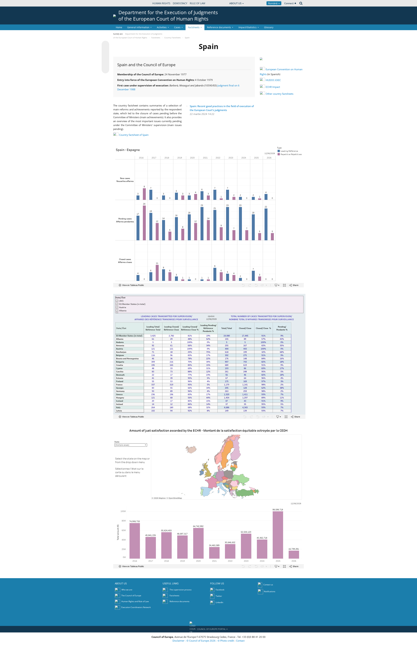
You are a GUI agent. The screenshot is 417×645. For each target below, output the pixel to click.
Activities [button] (162, 27)
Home (119, 27)
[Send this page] (105, 69)
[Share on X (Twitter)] (105, 51)
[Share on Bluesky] (105, 44)
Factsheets (174, 595)
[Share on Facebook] (105, 57)
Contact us (268, 584)
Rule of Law (197, 3)
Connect (289, 3)
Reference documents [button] (219, 27)
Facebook (219, 589)
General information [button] (138, 27)
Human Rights (161, 3)
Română (273, 3)
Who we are (127, 589)
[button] (208, 629)
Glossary (268, 27)
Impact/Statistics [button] (247, 27)
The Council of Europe (131, 595)
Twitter (218, 596)
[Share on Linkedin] (105, 63)
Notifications (269, 591)
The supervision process (181, 589)
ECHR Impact (273, 87)
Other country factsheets (279, 93)
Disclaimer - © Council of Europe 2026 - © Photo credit (204, 640)
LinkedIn (219, 602)
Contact (240, 640)
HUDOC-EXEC (273, 80)
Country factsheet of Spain (134, 134)
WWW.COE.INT (121, 3)
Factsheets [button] (194, 27)
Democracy (180, 3)
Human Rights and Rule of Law (135, 601)
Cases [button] (177, 27)
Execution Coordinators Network (136, 607)
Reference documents (179, 601)
